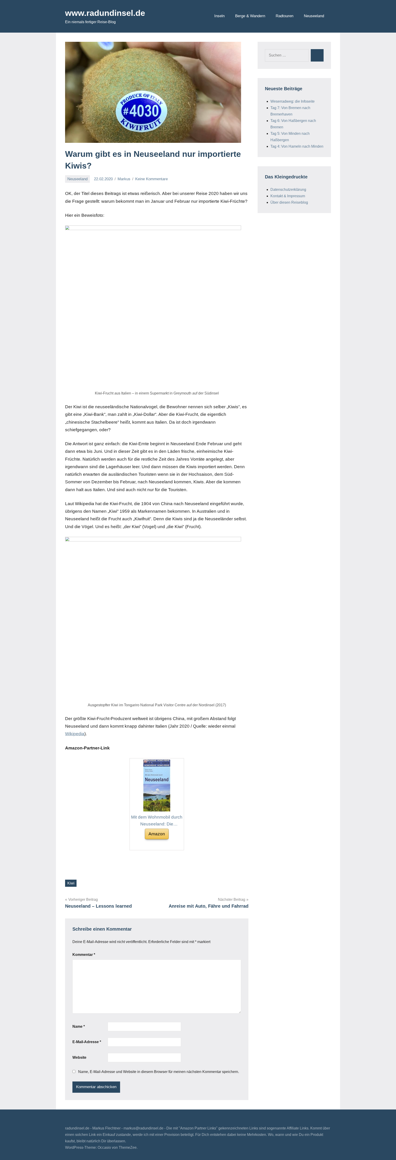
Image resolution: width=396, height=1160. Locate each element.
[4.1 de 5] (150, 844)
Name (78, 1026)
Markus (124, 179)
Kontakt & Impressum (287, 196)
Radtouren (284, 16)
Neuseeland (314, 16)
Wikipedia (74, 733)
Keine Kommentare (151, 179)
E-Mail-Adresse (86, 1042)
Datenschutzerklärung (288, 189)
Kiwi (70, 883)
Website (79, 1057)
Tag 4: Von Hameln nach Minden (296, 146)
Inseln (219, 16)
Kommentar (83, 955)
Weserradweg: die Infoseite (292, 101)
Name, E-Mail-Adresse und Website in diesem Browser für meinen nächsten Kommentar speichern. (158, 1072)
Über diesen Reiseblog (289, 202)
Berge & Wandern (250, 16)
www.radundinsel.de (105, 13)
